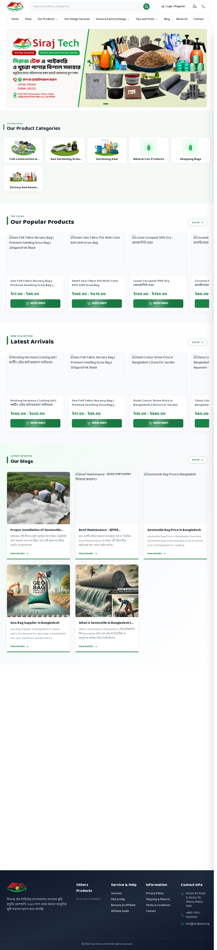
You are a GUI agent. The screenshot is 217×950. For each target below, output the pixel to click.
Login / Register (175, 6)
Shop (28, 19)
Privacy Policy (155, 893)
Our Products (46, 19)
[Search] (146, 6)
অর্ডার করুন (37, 310)
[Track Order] (195, 6)
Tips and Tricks (145, 19)
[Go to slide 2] (108, 110)
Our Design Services (77, 19)
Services (116, 893)
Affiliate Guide (120, 911)
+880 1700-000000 (193, 915)
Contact (199, 19)
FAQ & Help (118, 899)
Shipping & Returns (158, 899)
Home (15, 19)
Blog (167, 19)
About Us (182, 19)
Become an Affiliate (123, 905)
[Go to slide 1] (103, 110)
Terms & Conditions (158, 905)
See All (195, 229)
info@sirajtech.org (197, 924)
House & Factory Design (111, 19)
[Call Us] (203, 6)
